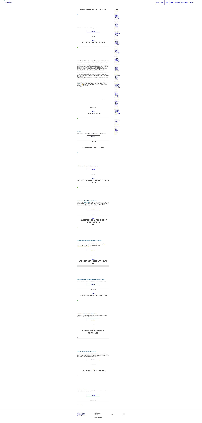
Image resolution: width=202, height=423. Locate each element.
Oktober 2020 (117, 74)
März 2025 (116, 27)
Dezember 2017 (117, 110)
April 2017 (116, 114)
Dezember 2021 (117, 60)
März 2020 (116, 80)
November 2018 (117, 97)
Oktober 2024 (117, 32)
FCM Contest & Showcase (93, 370)
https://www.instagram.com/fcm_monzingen (83, 246)
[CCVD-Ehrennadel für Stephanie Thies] (93, 193)
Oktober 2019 (117, 86)
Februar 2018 (117, 108)
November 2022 (117, 53)
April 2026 (116, 14)
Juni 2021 (116, 67)
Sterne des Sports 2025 (93, 42)
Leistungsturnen (117, 125)
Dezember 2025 (117, 18)
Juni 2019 (116, 91)
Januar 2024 (116, 41)
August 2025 (117, 22)
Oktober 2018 (117, 98)
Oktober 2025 (117, 19)
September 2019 (117, 87)
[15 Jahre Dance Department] (93, 306)
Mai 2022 (116, 57)
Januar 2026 (116, 17)
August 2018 (117, 101)
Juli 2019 (116, 89)
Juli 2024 (116, 34)
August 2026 (117, 10)
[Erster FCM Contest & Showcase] (93, 343)
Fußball (116, 123)
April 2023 (116, 48)
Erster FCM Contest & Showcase (93, 332)
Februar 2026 (117, 16)
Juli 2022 (116, 54)
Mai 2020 (116, 78)
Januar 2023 (116, 51)
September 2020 (117, 75)
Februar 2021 (117, 70)
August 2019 (117, 88)
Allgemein (116, 121)
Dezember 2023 (117, 42)
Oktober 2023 (117, 44)
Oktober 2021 (117, 62)
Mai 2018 (116, 104)
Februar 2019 (117, 95)
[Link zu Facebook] (195, 2)
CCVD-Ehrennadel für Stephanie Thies (93, 181)
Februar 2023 (117, 50)
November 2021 (117, 61)
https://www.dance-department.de (101, 243)
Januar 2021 (116, 71)
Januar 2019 (116, 96)
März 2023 (116, 49)
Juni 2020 (116, 77)
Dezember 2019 (117, 84)
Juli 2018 (116, 102)
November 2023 (117, 43)
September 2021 (117, 63)
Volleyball (116, 132)
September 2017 (117, 113)
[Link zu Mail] (197, 2)
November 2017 (117, 111)
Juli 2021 (116, 66)
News (115, 128)
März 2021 (116, 69)
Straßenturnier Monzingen (81, 413)
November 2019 (117, 85)
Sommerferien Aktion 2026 (93, 9)
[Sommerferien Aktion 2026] (93, 20)
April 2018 (116, 105)
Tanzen (93, 7)
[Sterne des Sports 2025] (93, 53)
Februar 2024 (117, 40)
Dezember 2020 (117, 72)
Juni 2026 (116, 11)
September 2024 (117, 33)
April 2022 (116, 58)
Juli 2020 (116, 76)
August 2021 (117, 64)
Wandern (116, 133)
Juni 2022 (116, 55)
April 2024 (116, 37)
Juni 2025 (116, 24)
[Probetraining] (93, 124)
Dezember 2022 (117, 52)
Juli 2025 (116, 23)
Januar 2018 (116, 109)
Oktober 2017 (117, 112)
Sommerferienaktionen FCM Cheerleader (93, 221)
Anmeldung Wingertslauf (80, 414)
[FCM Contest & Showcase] (93, 381)
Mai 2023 (116, 46)
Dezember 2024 (117, 31)
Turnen (116, 131)
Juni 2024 (116, 35)
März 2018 (116, 106)
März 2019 (116, 94)
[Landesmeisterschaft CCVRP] (93, 271)
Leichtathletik (117, 124)
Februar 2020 (117, 81)
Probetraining (93, 113)
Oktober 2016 (117, 115)
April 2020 (116, 79)
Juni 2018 (116, 103)
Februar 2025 (117, 28)
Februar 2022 (117, 59)
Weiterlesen (93, 31)
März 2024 (116, 38)
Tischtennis (116, 130)
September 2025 (117, 20)
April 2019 (116, 93)
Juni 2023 (116, 45)
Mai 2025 (116, 25)
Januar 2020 (116, 83)
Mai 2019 (116, 92)
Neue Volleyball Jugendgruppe (81, 415)
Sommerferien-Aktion (93, 147)
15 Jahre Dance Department (93, 295)
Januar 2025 (116, 29)
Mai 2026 (116, 12)
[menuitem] (157, 2)
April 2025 (116, 26)
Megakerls (116, 127)
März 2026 (116, 15)
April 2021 (116, 68)
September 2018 (117, 100)
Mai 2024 (116, 36)
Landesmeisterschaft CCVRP (93, 261)
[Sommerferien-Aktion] (93, 158)
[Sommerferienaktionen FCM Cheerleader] (93, 233)
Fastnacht (116, 122)
